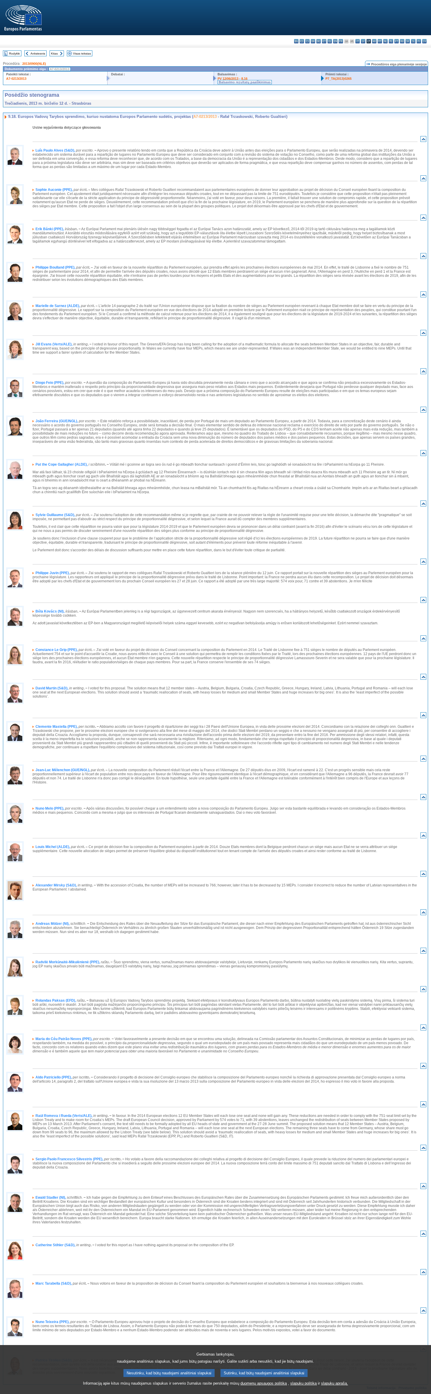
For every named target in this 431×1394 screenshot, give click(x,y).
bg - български (296, 41)
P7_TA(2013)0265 (338, 78)
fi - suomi (419, 41)
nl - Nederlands (385, 41)
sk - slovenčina (407, 41)
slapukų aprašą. (334, 1383)
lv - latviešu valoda (363, 41)
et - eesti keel (324, 41)
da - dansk (313, 41)
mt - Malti (380, 41)
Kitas (54, 53)
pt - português (396, 41)
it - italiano (357, 41)
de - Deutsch (318, 41)
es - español (302, 41)
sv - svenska (424, 41)
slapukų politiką (303, 1383)
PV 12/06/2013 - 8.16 (232, 78)
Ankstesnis (37, 53)
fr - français (341, 41)
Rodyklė (14, 53)
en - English (335, 41)
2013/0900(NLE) (34, 63)
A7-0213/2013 (16, 78)
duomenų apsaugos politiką (263, 1383)
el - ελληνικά (330, 41)
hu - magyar (374, 41)
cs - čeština (307, 41)
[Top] (423, 140)
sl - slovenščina (413, 41)
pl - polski (391, 41)
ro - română (402, 41)
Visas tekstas (82, 53)
